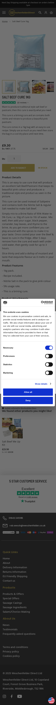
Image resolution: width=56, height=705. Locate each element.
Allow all (28, 392)
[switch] (49, 356)
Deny (28, 400)
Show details (41, 384)
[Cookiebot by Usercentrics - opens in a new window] (41, 302)
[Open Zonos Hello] (50, 699)
